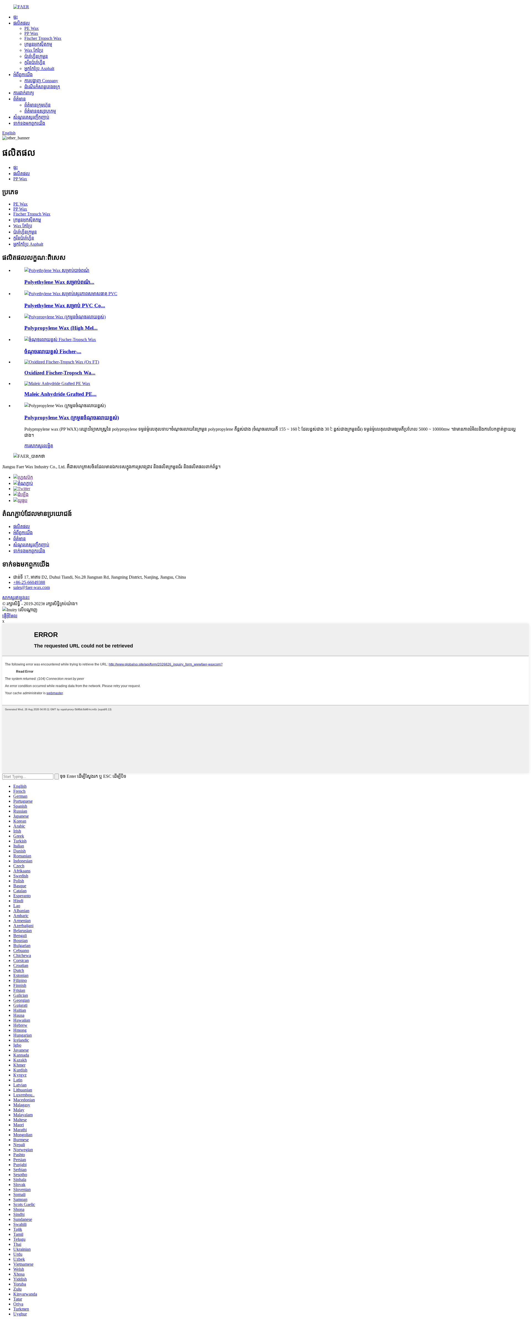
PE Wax (31, 28)
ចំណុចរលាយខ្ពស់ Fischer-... (52, 351)
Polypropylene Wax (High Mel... (61, 328)
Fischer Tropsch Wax (42, 38)
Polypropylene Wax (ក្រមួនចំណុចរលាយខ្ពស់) (71, 417)
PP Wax (31, 33)
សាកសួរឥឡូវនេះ (16, 597)
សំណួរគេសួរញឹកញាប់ (31, 117)
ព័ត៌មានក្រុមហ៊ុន (37, 105)
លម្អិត (48, 445)
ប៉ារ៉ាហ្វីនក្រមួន (36, 56)
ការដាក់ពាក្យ (23, 92)
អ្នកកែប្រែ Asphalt (39, 68)
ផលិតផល (21, 23)
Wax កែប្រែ (33, 50)
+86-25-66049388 (29, 582)
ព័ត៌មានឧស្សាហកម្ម (40, 111)
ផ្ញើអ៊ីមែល (9, 615)
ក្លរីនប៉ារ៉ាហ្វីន (34, 62)
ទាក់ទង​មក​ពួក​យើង (29, 123)
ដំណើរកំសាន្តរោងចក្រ (42, 86)
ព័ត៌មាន (19, 99)
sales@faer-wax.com (31, 587)
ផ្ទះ (15, 17)
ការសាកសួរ (33, 445)
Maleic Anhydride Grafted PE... (60, 394)
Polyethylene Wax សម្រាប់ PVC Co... (64, 305)
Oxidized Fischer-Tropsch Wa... (59, 373)
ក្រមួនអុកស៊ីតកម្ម (38, 44)
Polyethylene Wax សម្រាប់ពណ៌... (59, 282)
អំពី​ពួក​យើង (23, 74)
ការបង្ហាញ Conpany (41, 80)
